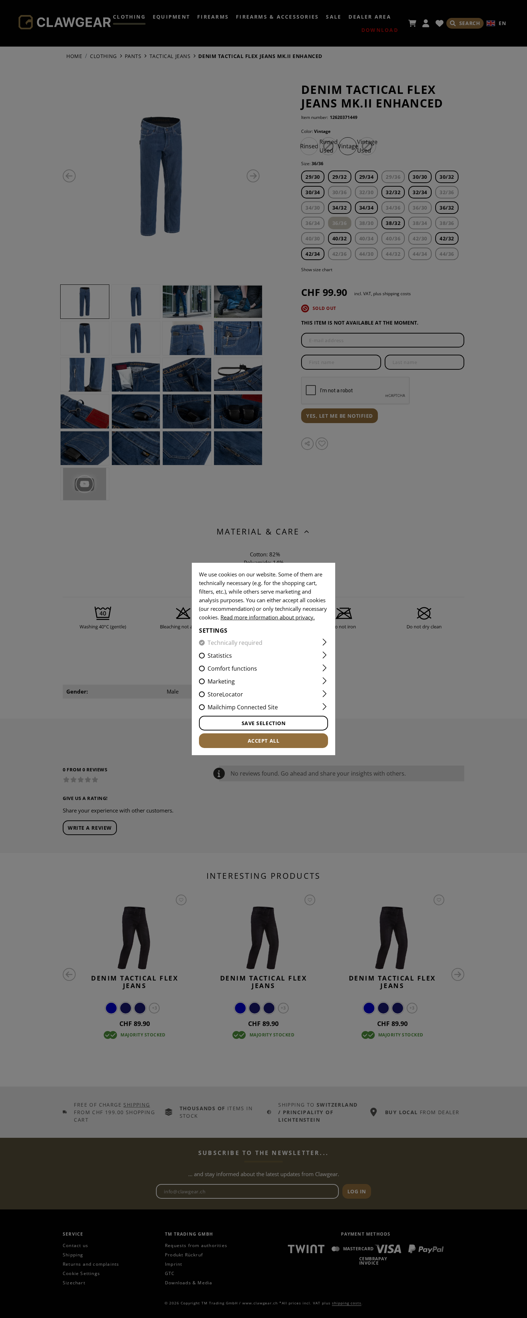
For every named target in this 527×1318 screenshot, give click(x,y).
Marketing (221, 681)
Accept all (264, 740)
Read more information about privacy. (267, 617)
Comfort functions (232, 668)
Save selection (264, 723)
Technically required (235, 643)
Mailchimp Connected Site (243, 707)
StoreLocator (225, 694)
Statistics (220, 656)
